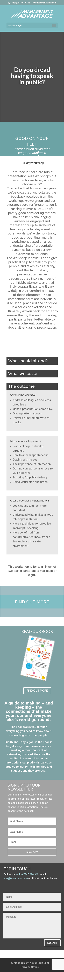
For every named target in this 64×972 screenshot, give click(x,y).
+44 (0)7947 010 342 (27, 874)
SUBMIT (52, 942)
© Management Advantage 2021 (30, 963)
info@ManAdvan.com (15, 878)
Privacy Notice (30, 967)
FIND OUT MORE (37, 690)
